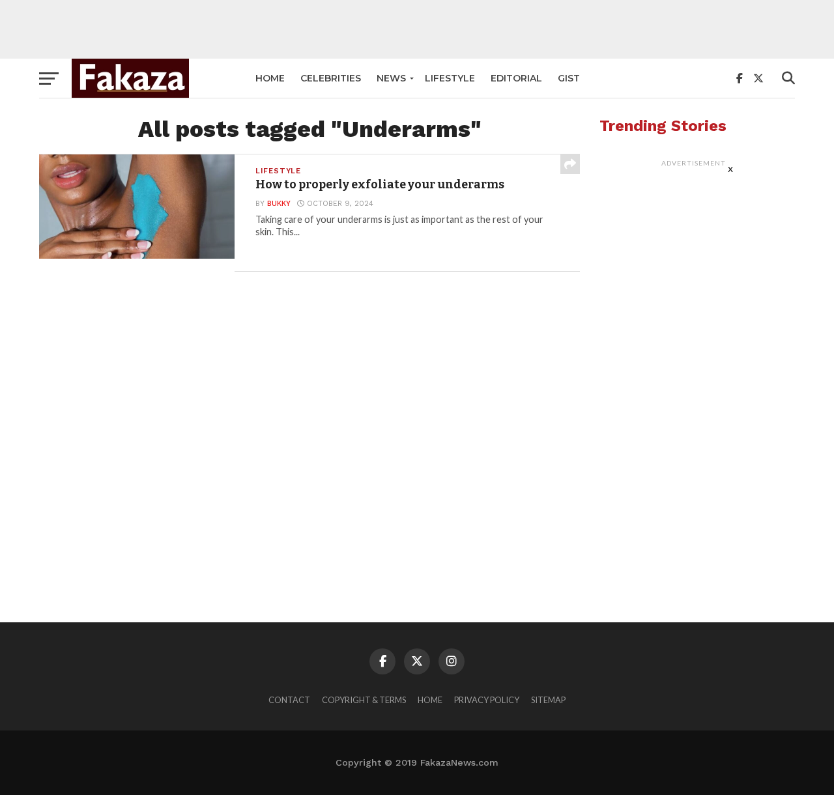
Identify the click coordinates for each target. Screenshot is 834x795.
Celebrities (330, 78)
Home (270, 78)
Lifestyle (450, 78)
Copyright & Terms (364, 700)
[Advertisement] (417, 29)
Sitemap (548, 700)
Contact (289, 700)
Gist (569, 78)
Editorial (516, 78)
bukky (279, 203)
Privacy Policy (486, 700)
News (391, 78)
